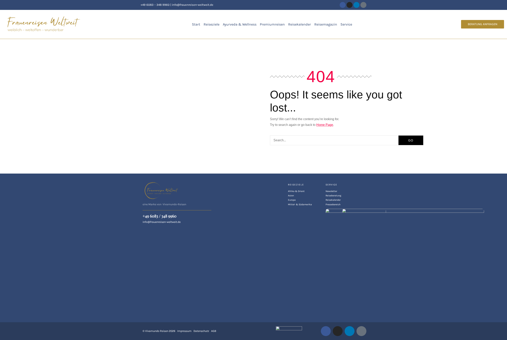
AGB (213, 331)
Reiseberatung (333, 195)
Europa (292, 199)
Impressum (184, 331)
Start (196, 24)
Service (346, 24)
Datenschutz (201, 331)
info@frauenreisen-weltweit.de (192, 5)
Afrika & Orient (296, 191)
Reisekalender (299, 24)
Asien (291, 195)
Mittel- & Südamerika (300, 204)
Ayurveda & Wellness (239, 24)
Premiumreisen (272, 24)
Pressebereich (333, 204)
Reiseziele (211, 24)
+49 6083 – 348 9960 (155, 5)
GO (410, 140)
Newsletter (331, 191)
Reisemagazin (325, 24)
